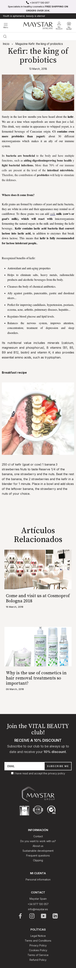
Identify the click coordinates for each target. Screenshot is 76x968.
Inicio (6, 44)
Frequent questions (38, 855)
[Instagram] (32, 916)
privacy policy (56, 773)
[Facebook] (20, 916)
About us (38, 845)
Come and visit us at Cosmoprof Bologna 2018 (38, 598)
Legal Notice (38, 935)
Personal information (38, 879)
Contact (38, 836)
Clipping (38, 860)
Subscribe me (58, 766)
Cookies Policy (38, 950)
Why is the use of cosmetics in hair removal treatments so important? (36, 678)
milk (52, 214)
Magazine (21, 44)
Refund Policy (38, 959)
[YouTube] (44, 916)
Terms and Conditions (38, 940)
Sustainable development (38, 850)
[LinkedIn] (55, 916)
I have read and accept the (31, 773)
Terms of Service (38, 955)
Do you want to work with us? (38, 841)
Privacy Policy (38, 945)
